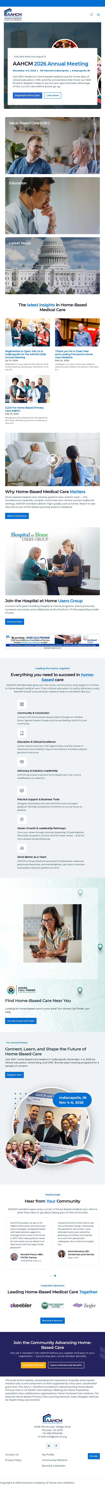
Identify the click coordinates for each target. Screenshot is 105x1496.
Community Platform (54, 1460)
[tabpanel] (28, 1243)
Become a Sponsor (52, 1320)
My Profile (48, 1454)
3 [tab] (55, 1275)
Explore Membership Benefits (66, 1365)
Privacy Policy (13, 1460)
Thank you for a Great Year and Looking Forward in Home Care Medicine (74, 354)
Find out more (14, 622)
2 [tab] (52, 1275)
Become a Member (33, 1365)
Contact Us (12, 1454)
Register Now (14, 1075)
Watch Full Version (17, 516)
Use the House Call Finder (20, 1021)
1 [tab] (50, 1275)
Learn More (53, 95)
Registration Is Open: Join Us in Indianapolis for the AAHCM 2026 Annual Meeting (25, 354)
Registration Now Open (27, 95)
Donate (94, 1456)
